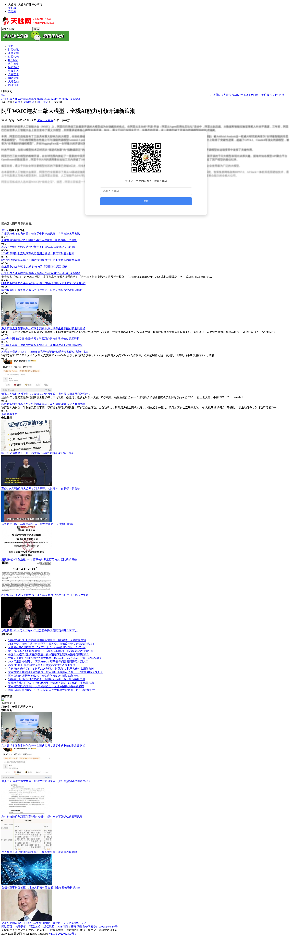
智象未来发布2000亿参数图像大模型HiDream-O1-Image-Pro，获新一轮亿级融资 (55, 658)
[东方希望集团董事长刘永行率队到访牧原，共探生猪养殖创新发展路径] (146, 311)
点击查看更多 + (10, 414)
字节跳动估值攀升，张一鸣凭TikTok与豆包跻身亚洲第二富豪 (37, 453)
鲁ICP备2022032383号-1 (62, 933)
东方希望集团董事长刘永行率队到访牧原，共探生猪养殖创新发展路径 (43, 328)
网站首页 (6, 926)
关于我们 (20, 926)
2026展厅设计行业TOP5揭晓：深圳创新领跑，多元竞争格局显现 (46, 679)
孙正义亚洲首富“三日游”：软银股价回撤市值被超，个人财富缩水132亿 (43, 923)
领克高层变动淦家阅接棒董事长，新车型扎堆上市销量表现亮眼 (39, 852)
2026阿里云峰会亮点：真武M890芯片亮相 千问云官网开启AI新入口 (48, 661)
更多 (5, 230)
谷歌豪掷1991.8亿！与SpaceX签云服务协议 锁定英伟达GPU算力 (39, 630)
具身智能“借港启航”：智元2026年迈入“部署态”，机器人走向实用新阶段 (51, 668)
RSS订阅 (62, 926)
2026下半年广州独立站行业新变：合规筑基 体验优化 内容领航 (38, 246)
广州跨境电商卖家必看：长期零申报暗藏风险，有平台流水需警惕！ (41, 233)
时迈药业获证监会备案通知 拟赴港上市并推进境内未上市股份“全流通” (43, 283)
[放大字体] (2, 120)
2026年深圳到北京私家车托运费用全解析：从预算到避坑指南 (37, 253)
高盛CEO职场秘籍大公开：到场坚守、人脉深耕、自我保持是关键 (40, 488)
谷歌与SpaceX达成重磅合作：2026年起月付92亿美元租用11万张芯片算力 (44, 595)
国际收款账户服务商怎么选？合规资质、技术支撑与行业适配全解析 (41, 290)
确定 (146, 200)
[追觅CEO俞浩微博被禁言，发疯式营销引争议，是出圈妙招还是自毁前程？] (146, 376)
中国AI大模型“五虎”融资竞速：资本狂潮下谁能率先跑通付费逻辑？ (48, 654)
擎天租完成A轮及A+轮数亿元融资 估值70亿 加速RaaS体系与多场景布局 (51, 682)
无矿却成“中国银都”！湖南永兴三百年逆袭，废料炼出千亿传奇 (39, 240)
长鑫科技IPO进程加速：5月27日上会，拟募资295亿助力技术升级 (47, 647)
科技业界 (43, 102)
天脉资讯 (28, 102)
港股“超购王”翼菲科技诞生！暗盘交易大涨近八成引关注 (41, 665)
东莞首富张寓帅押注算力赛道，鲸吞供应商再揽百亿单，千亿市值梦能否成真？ (55, 672)
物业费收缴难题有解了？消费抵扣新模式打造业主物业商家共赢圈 (40, 260)
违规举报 (76, 926)
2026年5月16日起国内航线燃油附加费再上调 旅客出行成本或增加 (47, 640)
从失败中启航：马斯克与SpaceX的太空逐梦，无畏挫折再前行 (38, 524)
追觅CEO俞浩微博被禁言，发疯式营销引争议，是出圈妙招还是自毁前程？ (46, 393)
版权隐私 (48, 926)
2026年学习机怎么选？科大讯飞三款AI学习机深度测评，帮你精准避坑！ (51, 643)
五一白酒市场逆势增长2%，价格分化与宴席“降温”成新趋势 (43, 675)
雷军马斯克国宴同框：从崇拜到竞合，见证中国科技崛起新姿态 (46, 686)
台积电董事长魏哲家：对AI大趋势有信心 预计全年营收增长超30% (40, 887)
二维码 (12, 11)
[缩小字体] (6, 120)
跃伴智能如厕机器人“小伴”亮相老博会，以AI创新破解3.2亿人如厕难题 (43, 404)
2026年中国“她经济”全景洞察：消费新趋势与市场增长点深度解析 (40, 338)
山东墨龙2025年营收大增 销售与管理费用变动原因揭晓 (34, 266)
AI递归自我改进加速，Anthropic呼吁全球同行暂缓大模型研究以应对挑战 (44, 351)
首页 (17, 102)
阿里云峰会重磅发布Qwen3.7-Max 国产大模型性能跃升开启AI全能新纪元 (51, 689)
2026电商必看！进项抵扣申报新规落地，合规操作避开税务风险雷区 (41, 345)
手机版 (12, 7)
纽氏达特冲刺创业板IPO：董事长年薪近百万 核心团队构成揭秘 (39, 559)
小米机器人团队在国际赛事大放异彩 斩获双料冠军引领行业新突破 (40, 98)
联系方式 (34, 926)
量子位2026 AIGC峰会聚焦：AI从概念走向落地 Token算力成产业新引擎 (50, 650)
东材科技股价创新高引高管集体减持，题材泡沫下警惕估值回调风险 (41, 816)
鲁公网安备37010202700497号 (100, 926)
